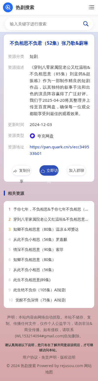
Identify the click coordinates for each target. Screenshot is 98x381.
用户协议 (30, 357)
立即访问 (52, 172)
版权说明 (67, 357)
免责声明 (49, 357)
